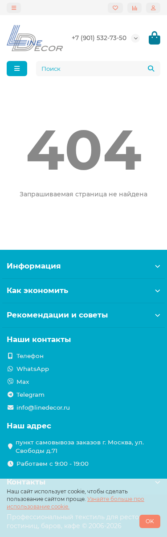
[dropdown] (14, 8)
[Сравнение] (134, 8)
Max (22, 381)
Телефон (30, 355)
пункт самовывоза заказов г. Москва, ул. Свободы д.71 (80, 446)
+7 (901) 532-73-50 (99, 37)
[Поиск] (151, 68)
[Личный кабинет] (153, 8)
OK (150, 521)
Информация (34, 265)
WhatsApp (32, 368)
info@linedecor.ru (43, 407)
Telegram (30, 394)
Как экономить (37, 290)
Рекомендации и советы (57, 314)
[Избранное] (115, 8)
